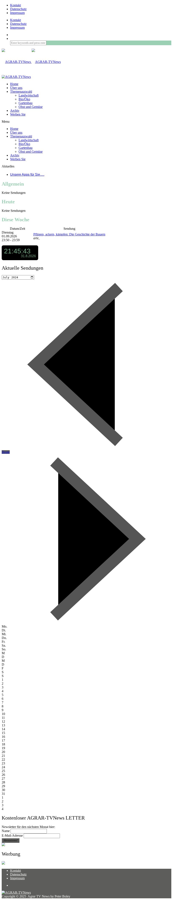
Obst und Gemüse (31, 107)
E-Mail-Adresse (12, 835)
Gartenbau (25, 103)
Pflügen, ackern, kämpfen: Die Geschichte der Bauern (69, 234)
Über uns (16, 88)
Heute (6, 452)
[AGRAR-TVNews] (31, 62)
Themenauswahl (21, 91)
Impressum (17, 13)
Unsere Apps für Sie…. (27, 174)
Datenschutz (18, 9)
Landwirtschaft (29, 95)
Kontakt (15, 5)
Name (6, 831)
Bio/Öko (24, 99)
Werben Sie (18, 114)
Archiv (14, 110)
